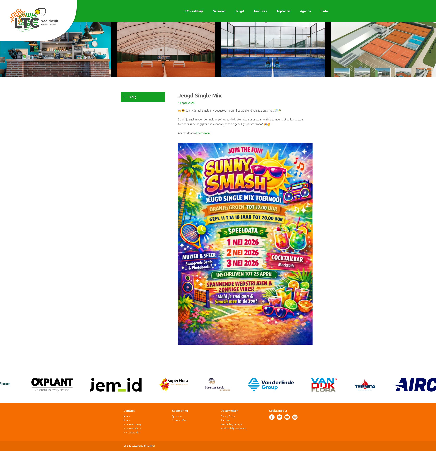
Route (126, 420)
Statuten (225, 420)
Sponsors (177, 416)
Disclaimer (149, 445)
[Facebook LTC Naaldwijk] (272, 417)
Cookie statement (133, 445)
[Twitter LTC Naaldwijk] (279, 417)
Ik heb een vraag (132, 424)
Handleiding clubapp (231, 424)
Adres (126, 416)
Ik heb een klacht (132, 428)
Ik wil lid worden (131, 432)
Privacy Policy (228, 416)
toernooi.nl (203, 133)
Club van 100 (179, 420)
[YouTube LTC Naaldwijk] (287, 417)
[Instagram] (295, 417)
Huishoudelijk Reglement (234, 428)
